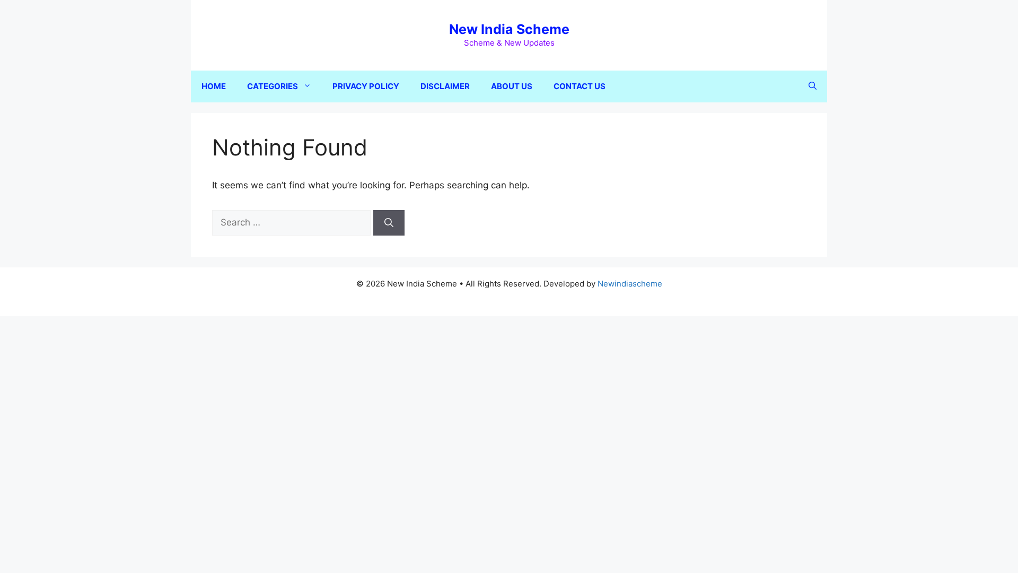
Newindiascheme (630, 284)
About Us (511, 86)
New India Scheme (509, 29)
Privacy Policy (365, 86)
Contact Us (579, 86)
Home (213, 86)
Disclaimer (445, 86)
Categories (272, 86)
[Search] (389, 223)
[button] (812, 86)
